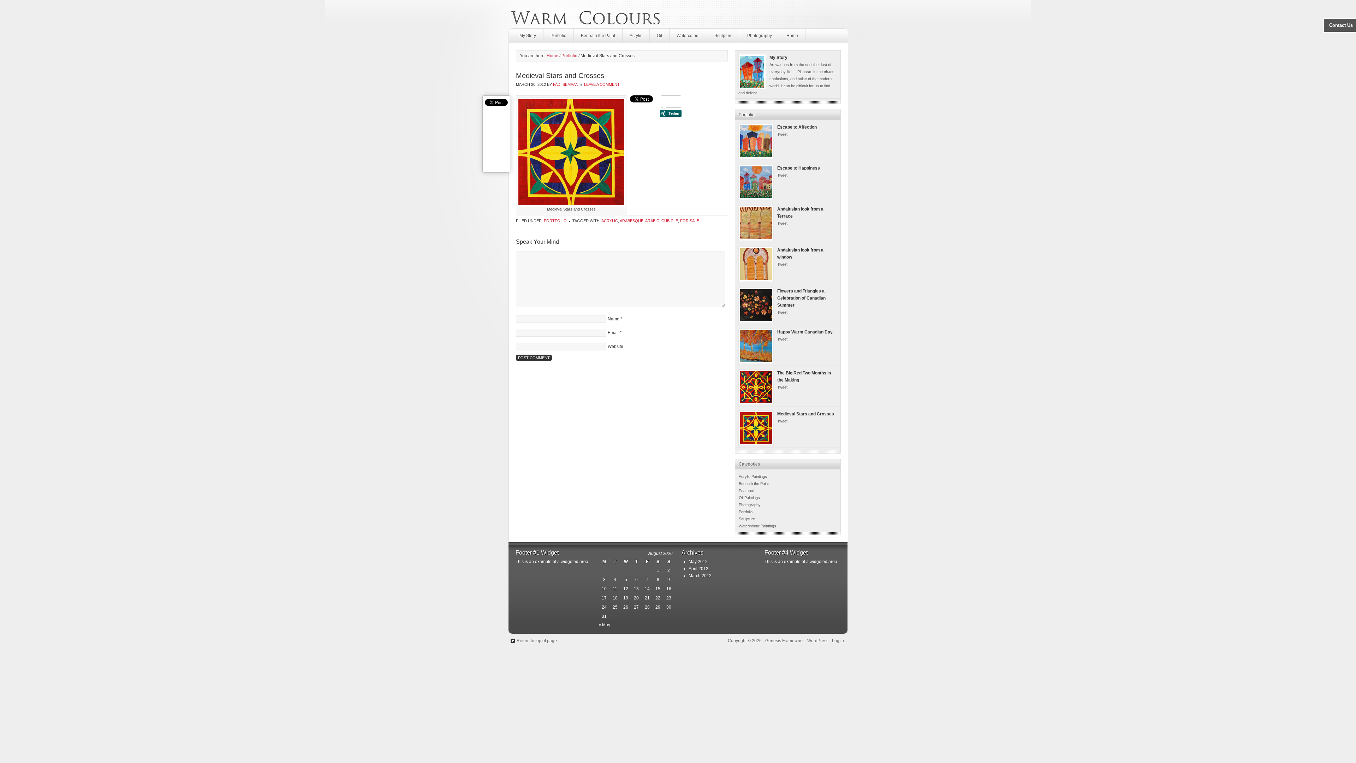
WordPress (817, 640)
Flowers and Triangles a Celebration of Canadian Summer (801, 298)
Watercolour (688, 35)
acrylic (609, 221)
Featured (746, 491)
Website (615, 346)
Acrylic (636, 35)
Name (613, 319)
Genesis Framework (784, 640)
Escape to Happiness (798, 168)
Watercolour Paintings (757, 526)
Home (792, 35)
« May (604, 624)
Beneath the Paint (598, 35)
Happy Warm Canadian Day (805, 332)
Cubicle (669, 221)
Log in (838, 640)
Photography (759, 35)
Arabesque (631, 221)
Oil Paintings (749, 498)
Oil (659, 35)
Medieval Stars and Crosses (805, 414)
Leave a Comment (602, 84)
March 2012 (700, 575)
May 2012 (698, 561)
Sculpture (723, 35)
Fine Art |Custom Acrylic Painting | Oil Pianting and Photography (585, 14)
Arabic (652, 221)
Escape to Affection (797, 127)
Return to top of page (537, 640)
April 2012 (698, 568)
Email (613, 332)
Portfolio (558, 35)
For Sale (689, 221)
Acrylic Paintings (753, 476)
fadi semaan (565, 84)
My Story (527, 35)
